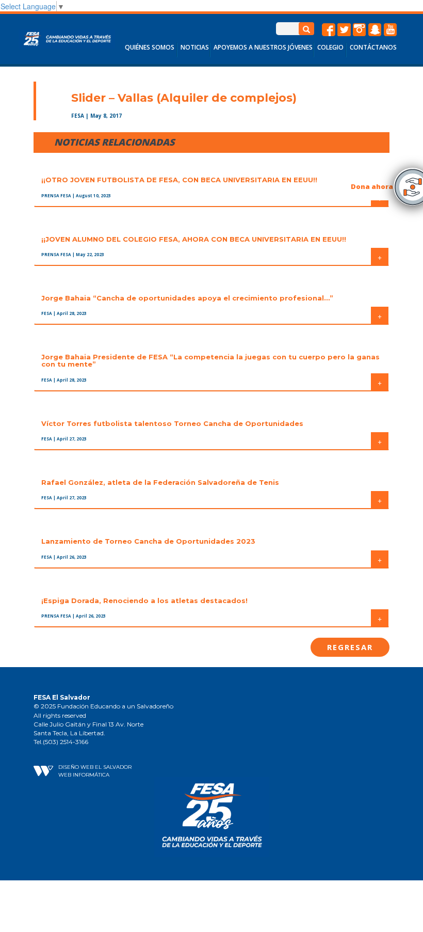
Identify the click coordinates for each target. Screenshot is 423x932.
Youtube (390, 30)
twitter (344, 30)
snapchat (375, 30)
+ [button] (380, 256)
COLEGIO (330, 47)
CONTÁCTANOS (373, 47)
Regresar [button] (350, 647)
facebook (328, 30)
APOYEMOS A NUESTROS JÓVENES (263, 47)
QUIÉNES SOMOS (149, 47)
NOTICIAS (195, 47)
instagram (359, 30)
